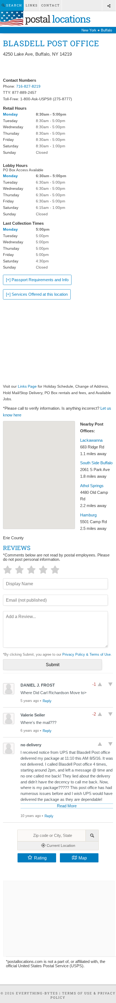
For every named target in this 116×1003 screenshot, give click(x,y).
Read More (67, 806)
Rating (40, 857)
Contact (50, 5)
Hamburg (88, 515)
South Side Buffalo (96, 463)
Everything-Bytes (37, 993)
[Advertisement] (58, 67)
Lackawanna (91, 440)
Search (13, 5)
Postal (56, 18)
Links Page (27, 386)
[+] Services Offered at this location (37, 294)
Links (32, 5)
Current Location (60, 845)
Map (83, 857)
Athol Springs (92, 486)
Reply (47, 701)
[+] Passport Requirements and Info (37, 280)
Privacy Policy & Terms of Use (86, 654)
